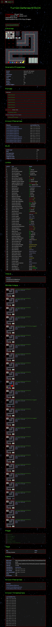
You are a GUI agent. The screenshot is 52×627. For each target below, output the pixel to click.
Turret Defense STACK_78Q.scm (13, 140)
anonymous (18, 567)
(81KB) (12, 25)
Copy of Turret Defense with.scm (14, 128)
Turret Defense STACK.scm (12, 126)
